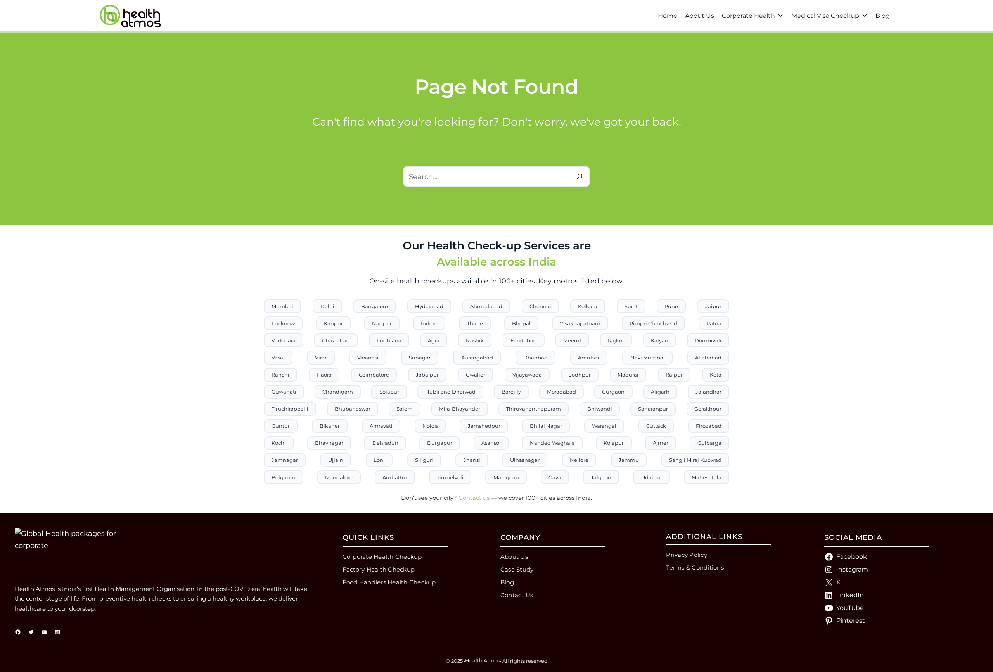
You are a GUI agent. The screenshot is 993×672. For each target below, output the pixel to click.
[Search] (579, 176)
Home (667, 15)
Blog (882, 15)
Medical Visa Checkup (825, 15)
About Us (699, 15)
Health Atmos (482, 660)
